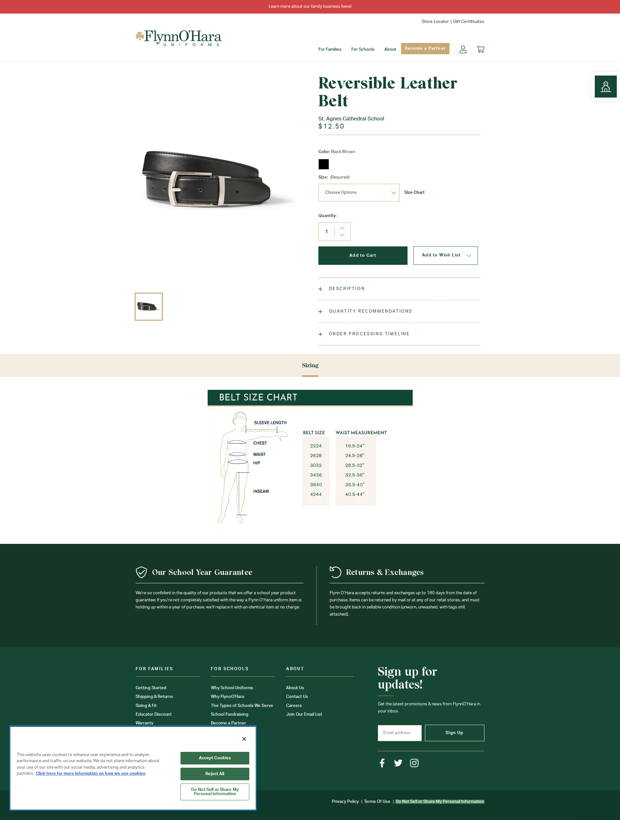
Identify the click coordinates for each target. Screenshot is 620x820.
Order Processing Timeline (368, 334)
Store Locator (435, 22)
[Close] (244, 739)
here (346, 7)
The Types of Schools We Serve (242, 706)
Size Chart (414, 193)
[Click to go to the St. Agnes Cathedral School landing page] (605, 86)
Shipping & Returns (154, 697)
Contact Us (297, 697)
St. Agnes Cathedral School (351, 118)
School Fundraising (229, 714)
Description (346, 289)
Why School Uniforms (232, 688)
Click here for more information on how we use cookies (90, 774)
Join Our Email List (304, 714)
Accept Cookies (215, 758)
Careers (294, 706)
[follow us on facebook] (382, 763)
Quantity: (327, 216)
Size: (333, 177)
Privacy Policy (345, 802)
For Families (330, 49)
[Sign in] (463, 49)
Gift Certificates (468, 22)
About (390, 49)
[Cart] (480, 49)
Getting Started (151, 688)
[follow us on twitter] (398, 763)
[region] (133, 768)
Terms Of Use (377, 802)
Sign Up (454, 733)
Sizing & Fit (146, 706)
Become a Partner (425, 49)
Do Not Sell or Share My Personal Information (215, 792)
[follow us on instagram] (414, 763)
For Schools (363, 49)
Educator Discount (154, 714)
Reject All (214, 774)
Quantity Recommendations (369, 311)
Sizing (310, 365)
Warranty (144, 723)
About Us (295, 688)
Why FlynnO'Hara (227, 697)
